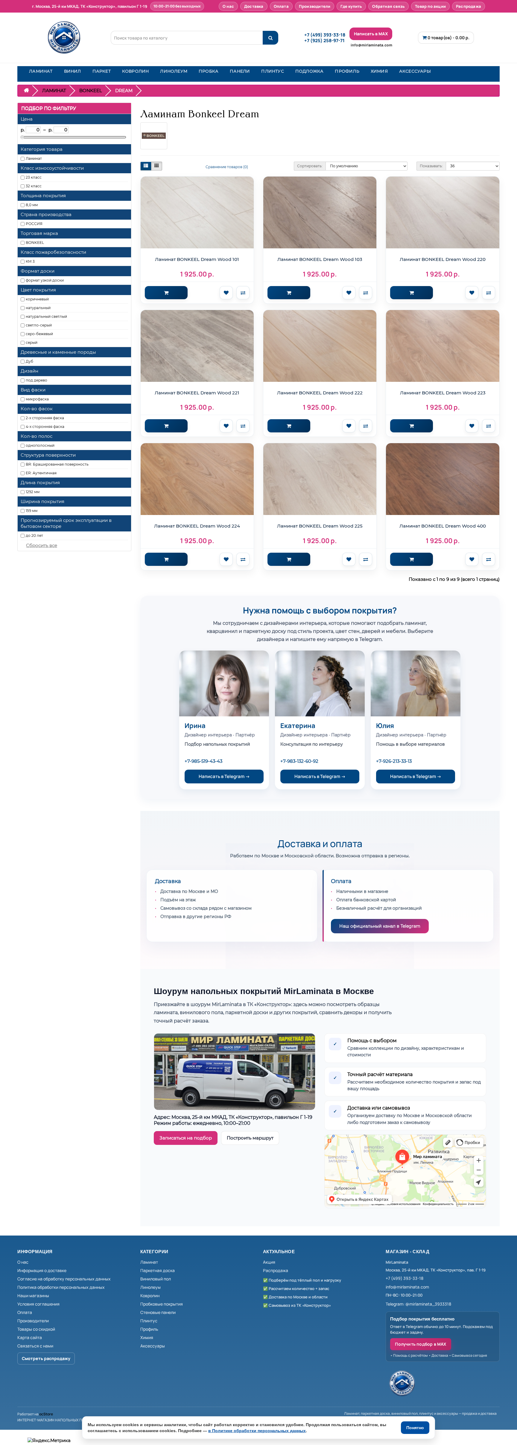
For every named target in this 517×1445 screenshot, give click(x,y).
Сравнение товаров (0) (227, 167)
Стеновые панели (158, 1312)
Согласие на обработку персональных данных (64, 1279)
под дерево (36, 380)
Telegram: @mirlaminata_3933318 (418, 1304)
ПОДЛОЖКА (309, 71)
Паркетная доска (157, 1270)
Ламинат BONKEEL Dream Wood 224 (197, 526)
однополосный (40, 445)
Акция (269, 1262)
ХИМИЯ (379, 71)
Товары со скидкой (36, 1329)
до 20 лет (34, 535)
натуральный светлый (46, 316)
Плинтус (148, 1321)
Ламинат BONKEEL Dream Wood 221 (197, 393)
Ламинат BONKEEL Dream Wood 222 (320, 393)
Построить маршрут (250, 1138)
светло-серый (39, 325)
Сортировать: (310, 166)
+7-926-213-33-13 (394, 761)
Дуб (29, 361)
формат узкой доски (45, 280)
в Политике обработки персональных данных (257, 1430)
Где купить (351, 6)
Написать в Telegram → (224, 776)
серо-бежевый (39, 334)
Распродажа (468, 6)
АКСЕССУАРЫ (415, 71)
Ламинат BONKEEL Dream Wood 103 (319, 259)
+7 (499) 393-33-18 (324, 34)
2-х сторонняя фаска (45, 418)
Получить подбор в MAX (420, 1344)
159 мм (31, 510)
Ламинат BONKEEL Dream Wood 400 (442, 526)
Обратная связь (388, 6)
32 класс (34, 186)
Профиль (149, 1329)
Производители (315, 6)
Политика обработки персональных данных (61, 1287)
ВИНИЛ (72, 71)
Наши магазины (33, 1295)
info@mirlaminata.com (371, 45)
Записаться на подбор (185, 1138)
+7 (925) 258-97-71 (324, 40)
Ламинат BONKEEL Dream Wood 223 (443, 393)
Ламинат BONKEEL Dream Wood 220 (443, 259)
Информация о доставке (41, 1270)
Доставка (254, 6)
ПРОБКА (208, 71)
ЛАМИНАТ (40, 71)
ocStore (46, 1414)
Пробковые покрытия (161, 1304)
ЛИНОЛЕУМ (173, 71)
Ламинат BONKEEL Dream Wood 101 (197, 259)
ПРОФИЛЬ (347, 71)
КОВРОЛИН (135, 71)
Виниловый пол (155, 1279)
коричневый (37, 299)
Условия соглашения (38, 1304)
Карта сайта (29, 1337)
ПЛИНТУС (272, 71)
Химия (146, 1337)
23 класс (34, 177)
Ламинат (34, 158)
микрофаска (37, 399)
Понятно (415, 1427)
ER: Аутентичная (41, 473)
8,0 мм (32, 205)
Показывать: (431, 166)
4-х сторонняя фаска (45, 426)
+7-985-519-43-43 (203, 761)
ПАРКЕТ (101, 71)
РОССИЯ (34, 223)
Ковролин (149, 1295)
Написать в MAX (371, 34)
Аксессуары (152, 1346)
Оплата (281, 6)
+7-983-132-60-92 (299, 761)
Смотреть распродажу (46, 1358)
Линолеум (150, 1287)
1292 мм (32, 492)
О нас (228, 6)
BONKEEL (90, 90)
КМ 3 (30, 261)
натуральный (38, 308)
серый (31, 342)
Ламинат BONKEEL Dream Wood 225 (320, 526)
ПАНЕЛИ (240, 71)
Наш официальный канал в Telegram (379, 926)
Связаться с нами (35, 1346)
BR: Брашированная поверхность (57, 464)
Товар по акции (430, 6)
